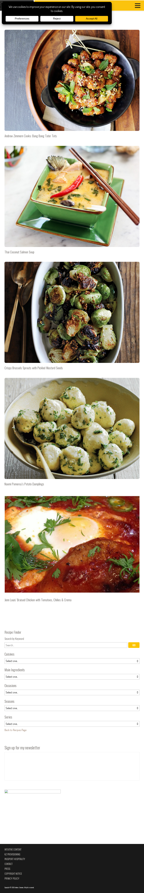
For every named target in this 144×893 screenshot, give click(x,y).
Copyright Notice (13, 873)
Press (7, 869)
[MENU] (138, 6)
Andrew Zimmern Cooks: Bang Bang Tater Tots (72, 85)
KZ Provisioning (12, 854)
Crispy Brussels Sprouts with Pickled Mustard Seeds (72, 317)
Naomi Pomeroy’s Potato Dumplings (72, 433)
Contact (8, 864)
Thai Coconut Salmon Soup (72, 201)
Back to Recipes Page (15, 730)
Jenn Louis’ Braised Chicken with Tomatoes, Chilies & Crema (72, 549)
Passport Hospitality (14, 859)
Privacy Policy (11, 878)
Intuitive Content (12, 849)
